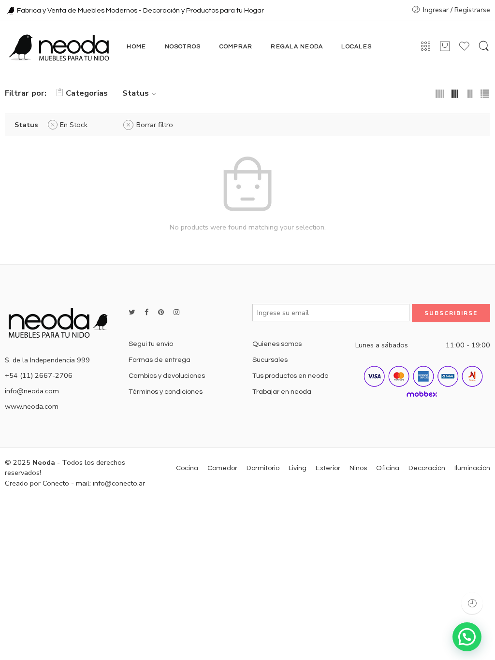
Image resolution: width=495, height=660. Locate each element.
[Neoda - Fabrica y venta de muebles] (59, 47)
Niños (358, 468)
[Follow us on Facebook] (146, 312)
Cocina (187, 468)
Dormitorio (263, 468)
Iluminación (472, 468)
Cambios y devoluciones (167, 375)
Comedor (222, 468)
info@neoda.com (32, 391)
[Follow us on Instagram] (176, 312)
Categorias (87, 93)
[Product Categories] (426, 47)
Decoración (426, 468)
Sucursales (270, 359)
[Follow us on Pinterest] (161, 312)
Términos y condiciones (166, 391)
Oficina (387, 468)
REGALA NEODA (297, 46)
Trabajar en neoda (281, 391)
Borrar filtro (154, 124)
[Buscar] (484, 47)
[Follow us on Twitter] (132, 312)
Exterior (328, 468)
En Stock (73, 124)
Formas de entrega (159, 359)
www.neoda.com (31, 406)
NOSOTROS (183, 46)
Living (297, 468)
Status (135, 93)
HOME (136, 46)
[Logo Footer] (62, 321)
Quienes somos (277, 343)
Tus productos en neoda (290, 375)
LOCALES (356, 46)
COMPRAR (236, 46)
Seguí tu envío (151, 343)
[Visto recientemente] (472, 603)
